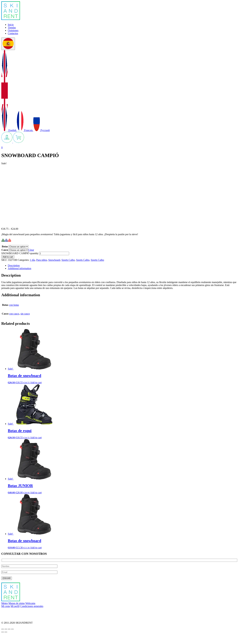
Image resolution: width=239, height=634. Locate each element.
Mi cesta (5, 606)
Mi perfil (15, 606)
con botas (14, 305)
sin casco (25, 313)
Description (14, 265)
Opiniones (13, 30)
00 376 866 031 (9, 617)
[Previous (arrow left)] (2, 632)
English (12, 130)
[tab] (123, 265)
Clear (31, 250)
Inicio (11, 24)
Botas (5, 246)
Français (28, 130)
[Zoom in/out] (12, 629)
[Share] (6, 629)
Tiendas (12, 27)
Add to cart (8, 257)
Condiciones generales (31, 606)
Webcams (30, 603)
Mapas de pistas (16, 603)
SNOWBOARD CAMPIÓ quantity (19, 253)
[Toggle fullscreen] (9, 629)
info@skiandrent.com (12, 611)
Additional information (19, 268)
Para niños (41, 260)
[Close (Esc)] (2, 629)
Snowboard (54, 260)
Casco (4, 250)
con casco (14, 313)
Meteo (4, 603)
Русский (45, 130)
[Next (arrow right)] (6, 632)
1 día (32, 260)
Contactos (13, 33)
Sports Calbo (68, 260)
